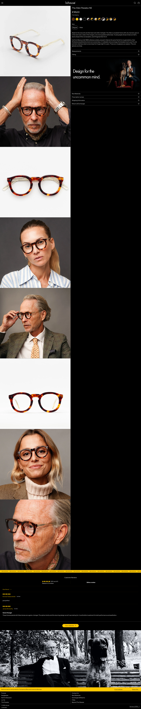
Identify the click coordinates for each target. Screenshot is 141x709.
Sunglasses (4, 695)
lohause (7, 705)
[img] (6, 594)
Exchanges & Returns (78, 697)
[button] (135, 3)
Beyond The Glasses (78, 702)
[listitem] (73, 19)
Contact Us (75, 693)
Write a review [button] (91, 582)
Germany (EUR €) (134, 706)
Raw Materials (76, 695)
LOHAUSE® (4, 707)
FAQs (73, 700)
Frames (3, 693)
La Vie (3, 700)
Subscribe (135, 689)
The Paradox (5, 702)
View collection (69, 625)
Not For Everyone (6, 697)
